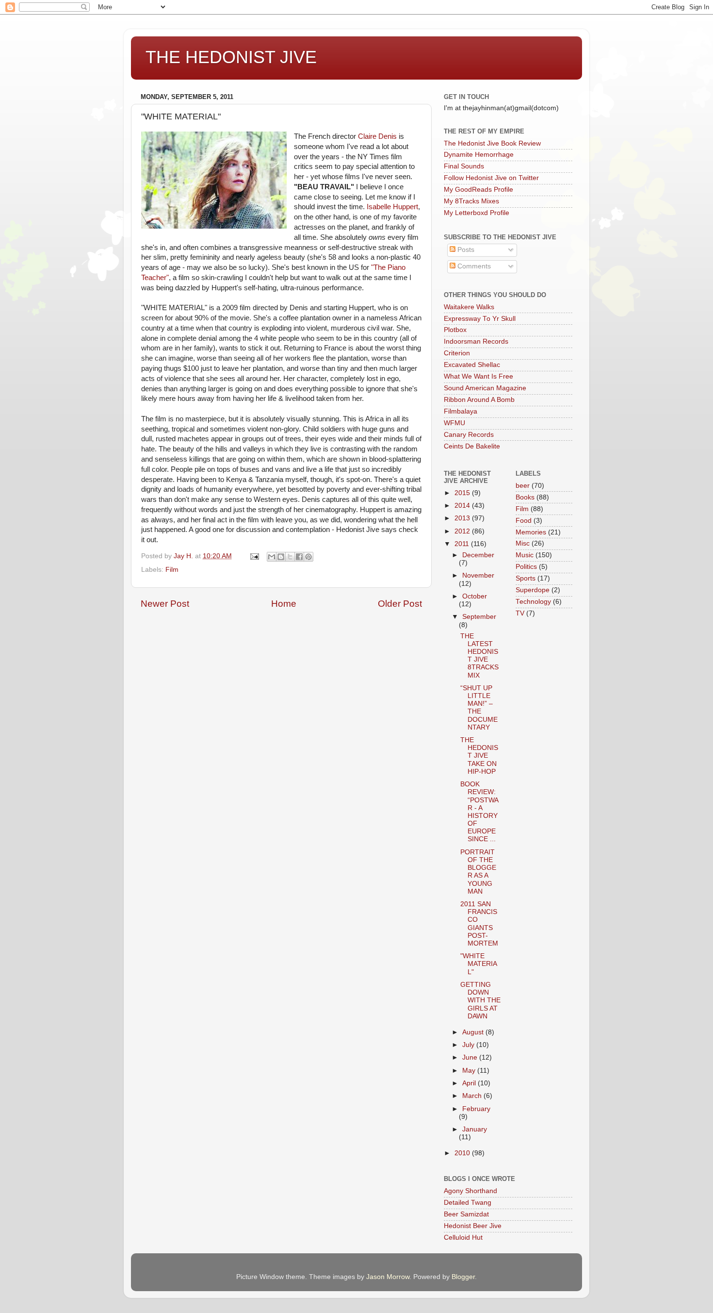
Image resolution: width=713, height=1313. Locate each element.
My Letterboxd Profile (476, 212)
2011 (462, 544)
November (478, 575)
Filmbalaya (460, 411)
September (479, 616)
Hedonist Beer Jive (473, 1226)
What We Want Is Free (478, 376)
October (474, 596)
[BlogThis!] (281, 557)
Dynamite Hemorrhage (479, 154)
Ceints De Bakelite (472, 446)
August (474, 1032)
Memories (531, 532)
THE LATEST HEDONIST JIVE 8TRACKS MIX (479, 655)
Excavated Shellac (472, 364)
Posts (464, 249)
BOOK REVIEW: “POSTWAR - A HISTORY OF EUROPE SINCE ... (479, 812)
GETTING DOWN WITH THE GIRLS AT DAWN (480, 1000)
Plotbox (455, 329)
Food (524, 520)
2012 (463, 531)
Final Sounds (464, 166)
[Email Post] (254, 556)
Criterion (457, 353)
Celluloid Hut (463, 1237)
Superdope (533, 590)
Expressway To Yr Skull (480, 318)
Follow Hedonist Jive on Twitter (491, 178)
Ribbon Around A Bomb (479, 399)
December (478, 555)
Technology (533, 601)
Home (283, 603)
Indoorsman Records (476, 341)
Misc (523, 543)
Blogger (463, 1276)
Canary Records (469, 434)
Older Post (400, 603)
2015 (463, 493)
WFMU (454, 423)
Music (525, 555)
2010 (463, 1153)
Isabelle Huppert (392, 207)
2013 (463, 518)
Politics (526, 566)
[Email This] (271, 557)
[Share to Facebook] (299, 557)
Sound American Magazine (485, 388)
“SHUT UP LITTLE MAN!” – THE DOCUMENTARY (479, 707)
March (473, 1095)
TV (520, 613)
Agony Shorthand (470, 1191)
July (469, 1044)
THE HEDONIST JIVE (231, 57)
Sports (525, 578)
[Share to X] (290, 557)
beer (523, 485)
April (470, 1083)
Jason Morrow (387, 1276)
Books (525, 497)
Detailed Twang (467, 1202)
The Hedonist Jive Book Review (492, 143)
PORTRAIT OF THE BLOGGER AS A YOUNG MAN (478, 871)
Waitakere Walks (469, 307)
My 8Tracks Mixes (471, 201)
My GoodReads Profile (478, 189)
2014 (463, 505)
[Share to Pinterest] (308, 557)
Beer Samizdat (466, 1214)
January (474, 1129)
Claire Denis (377, 136)
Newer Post (165, 603)
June (470, 1057)
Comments (473, 266)
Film (171, 569)
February (476, 1109)
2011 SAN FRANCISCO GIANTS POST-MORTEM (479, 923)
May (469, 1070)
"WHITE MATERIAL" (478, 963)
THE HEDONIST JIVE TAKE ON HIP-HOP (479, 755)
